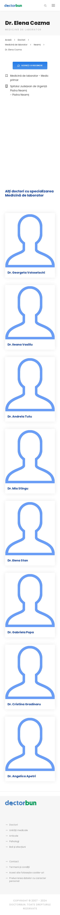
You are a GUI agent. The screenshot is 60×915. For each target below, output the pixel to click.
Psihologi (14, 841)
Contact (14, 861)
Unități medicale (18, 830)
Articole (13, 835)
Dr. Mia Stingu (18, 488)
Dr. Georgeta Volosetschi (26, 273)
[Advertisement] (30, 133)
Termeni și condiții (19, 867)
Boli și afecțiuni (17, 847)
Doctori (13, 824)
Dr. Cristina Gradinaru (24, 704)
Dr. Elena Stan (18, 560)
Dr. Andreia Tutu (20, 416)
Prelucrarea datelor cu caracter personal (27, 879)
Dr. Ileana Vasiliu (20, 344)
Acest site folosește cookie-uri (26, 872)
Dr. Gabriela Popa (21, 632)
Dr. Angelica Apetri (22, 776)
